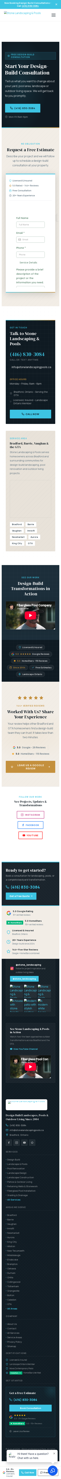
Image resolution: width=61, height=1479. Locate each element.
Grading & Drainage (17, 1195)
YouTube (33, 835)
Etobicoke (12, 1259)
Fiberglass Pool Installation (21, 1190)
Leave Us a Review (21, 1431)
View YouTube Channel (25, 1049)
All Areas (12, 1308)
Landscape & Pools (17, 1164)
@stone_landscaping (24, 978)
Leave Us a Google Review (30, 767)
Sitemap (11, 1346)
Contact (11, 1328)
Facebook (32, 825)
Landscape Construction (20, 1177)
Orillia (10, 1277)
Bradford (12, 1215)
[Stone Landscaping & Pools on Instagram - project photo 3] (44, 991)
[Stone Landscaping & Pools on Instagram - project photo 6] (44, 1005)
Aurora (10, 1237)
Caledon (11, 1299)
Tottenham (13, 1286)
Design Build (13, 1159)
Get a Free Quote (19, 896)
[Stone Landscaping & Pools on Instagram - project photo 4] (16, 1005)
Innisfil (10, 1228)
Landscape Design (17, 1172)
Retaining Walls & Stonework (22, 1186)
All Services (14, 1199)
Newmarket (13, 1232)
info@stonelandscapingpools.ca (31, 367)
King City (12, 1241)
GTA (9, 1304)
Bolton (10, 1295)
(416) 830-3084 (30, 5)
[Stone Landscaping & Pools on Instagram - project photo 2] (30, 991)
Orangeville (13, 1290)
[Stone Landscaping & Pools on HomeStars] (32, 1143)
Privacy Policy (14, 1341)
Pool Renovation (16, 1168)
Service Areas (14, 1337)
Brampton (12, 1264)
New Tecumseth (15, 1250)
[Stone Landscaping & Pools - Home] (22, 15)
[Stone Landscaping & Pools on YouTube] (24, 1143)
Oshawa (11, 1268)
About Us (12, 1324)
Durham (11, 1272)
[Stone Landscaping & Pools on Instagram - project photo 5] (30, 1005)
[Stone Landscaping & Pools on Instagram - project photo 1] (16, 991)
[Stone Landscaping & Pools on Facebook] (9, 1143)
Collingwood (13, 1281)
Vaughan (12, 1224)
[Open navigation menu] (53, 15)
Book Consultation (30, 1408)
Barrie (10, 1219)
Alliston (11, 1246)
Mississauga (13, 1255)
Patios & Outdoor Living (19, 1181)
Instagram (32, 814)
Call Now (32, 414)
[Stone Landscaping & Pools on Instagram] (17, 1143)
